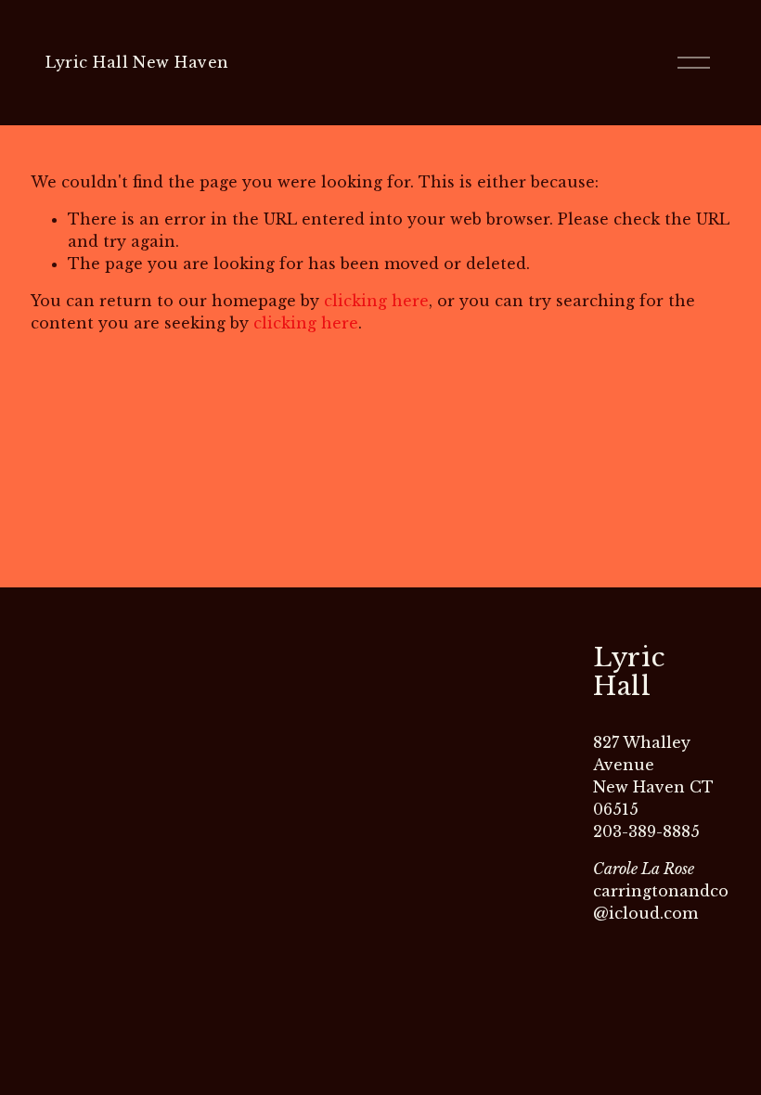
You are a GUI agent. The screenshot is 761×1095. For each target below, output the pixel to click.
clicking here (376, 300)
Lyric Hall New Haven (137, 62)
